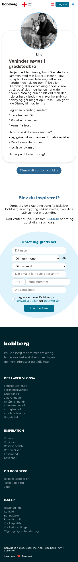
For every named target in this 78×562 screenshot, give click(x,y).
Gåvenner (10, 457)
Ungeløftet (11, 417)
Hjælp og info (13, 507)
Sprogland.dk (13, 409)
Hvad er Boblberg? (16, 478)
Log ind (62, 4)
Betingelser (11, 515)
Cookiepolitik (12, 523)
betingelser (52, 300)
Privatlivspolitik (14, 519)
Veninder (10, 442)
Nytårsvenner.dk (14, 401)
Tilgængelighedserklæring (21, 531)
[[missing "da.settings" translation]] (52, 4)
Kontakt (9, 511)
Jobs (7, 486)
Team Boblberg (14, 482)
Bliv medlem (39, 308)
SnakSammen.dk (15, 405)
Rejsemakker (12, 450)
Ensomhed (11, 454)
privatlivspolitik (27, 300)
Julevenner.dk (13, 397)
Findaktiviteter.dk (15, 385)
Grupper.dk (11, 393)
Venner (8, 438)
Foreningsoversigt (16, 389)
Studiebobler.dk (14, 413)
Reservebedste (14, 446)
